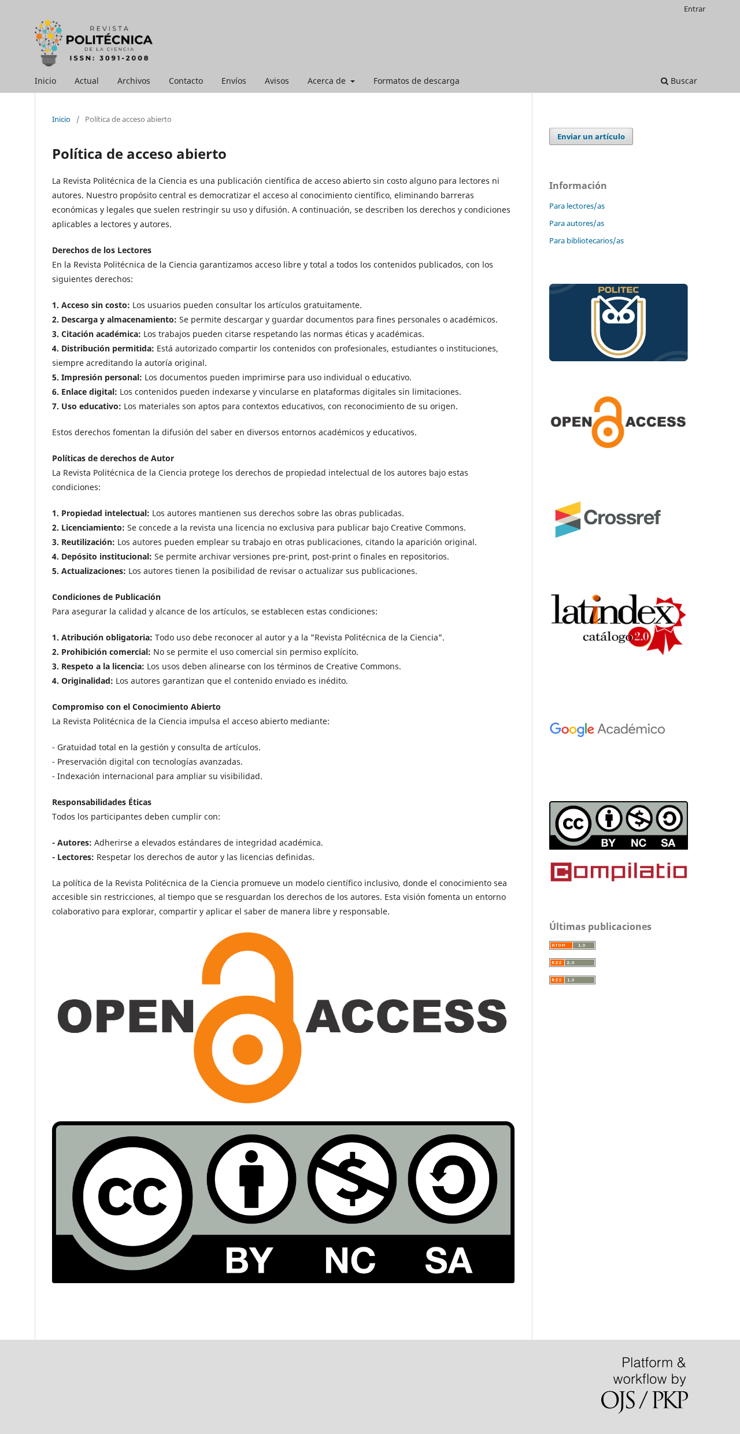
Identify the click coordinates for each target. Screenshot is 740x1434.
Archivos (133, 80)
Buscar (682, 80)
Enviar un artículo (591, 136)
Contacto (186, 80)
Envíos (233, 80)
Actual (87, 80)
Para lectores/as (577, 206)
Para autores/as (576, 223)
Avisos (277, 80)
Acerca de (328, 80)
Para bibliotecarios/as (586, 240)
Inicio (45, 80)
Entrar (694, 8)
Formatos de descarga (416, 80)
